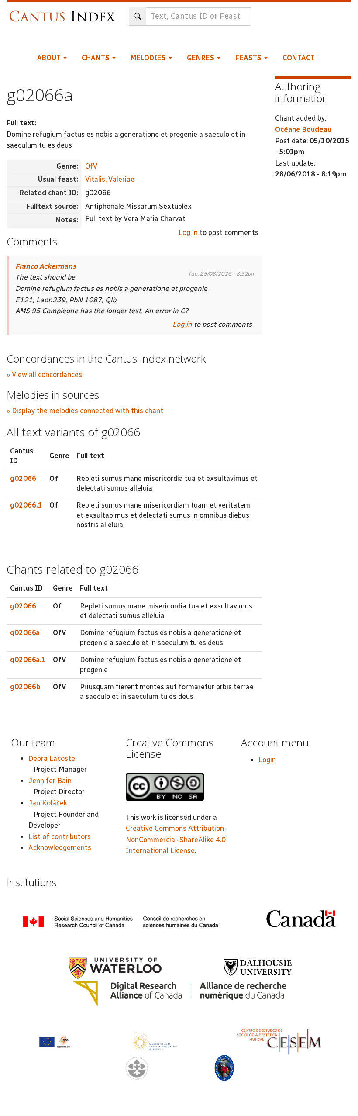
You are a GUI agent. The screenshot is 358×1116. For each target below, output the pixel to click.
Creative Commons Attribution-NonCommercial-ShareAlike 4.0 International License (176, 839)
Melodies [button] (149, 58)
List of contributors (59, 837)
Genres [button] (201, 58)
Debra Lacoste (51, 758)
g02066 (23, 478)
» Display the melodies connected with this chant (85, 411)
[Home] (64, 12)
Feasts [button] (249, 58)
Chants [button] (96, 58)
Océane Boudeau (303, 129)
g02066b (25, 687)
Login (267, 760)
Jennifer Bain (50, 781)
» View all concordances (44, 374)
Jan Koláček (47, 803)
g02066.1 (26, 505)
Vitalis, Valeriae (109, 179)
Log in (188, 232)
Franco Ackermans (45, 266)
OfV (91, 166)
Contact (298, 58)
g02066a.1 (28, 660)
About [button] (49, 58)
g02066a (25, 633)
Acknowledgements (59, 847)
